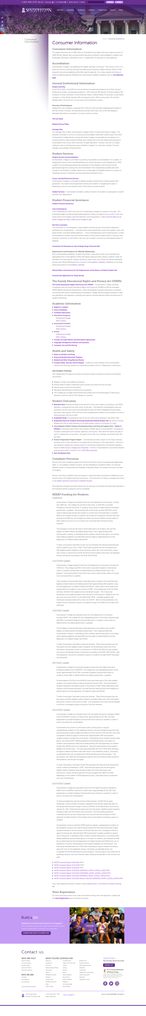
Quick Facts (66, 977)
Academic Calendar (98, 262)
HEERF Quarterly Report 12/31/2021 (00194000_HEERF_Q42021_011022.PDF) (82, 873)
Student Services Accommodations (65, 157)
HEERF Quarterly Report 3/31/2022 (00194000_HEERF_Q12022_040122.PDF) (82, 876)
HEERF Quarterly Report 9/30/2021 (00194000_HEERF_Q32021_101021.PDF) (82, 870)
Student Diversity (58, 87)
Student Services (58, 192)
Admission (70, 10)
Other (104, 39)
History (65, 965)
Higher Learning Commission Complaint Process (74, 481)
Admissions (49, 970)
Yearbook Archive (84, 979)
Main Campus (61, 321)
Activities (48, 965)
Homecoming (67, 960)
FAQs (47, 984)
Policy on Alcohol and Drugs (64, 354)
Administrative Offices (52, 967)
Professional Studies (63, 318)
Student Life (102, 10)
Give (119, 2)
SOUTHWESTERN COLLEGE (114, 994)
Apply (110, 2)
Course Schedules (60, 310)
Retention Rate (59, 404)
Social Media (66, 986)
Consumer (32, 40)
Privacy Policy (25, 982)
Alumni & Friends (26, 967)
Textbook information (62, 313)
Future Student (25, 960)
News (121, 10)
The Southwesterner (85, 965)
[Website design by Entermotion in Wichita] (124, 994)
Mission (65, 970)
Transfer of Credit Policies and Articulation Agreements (74, 340)
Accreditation (25, 979)
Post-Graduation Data (62, 453)
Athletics (92, 10)
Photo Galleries (67, 975)
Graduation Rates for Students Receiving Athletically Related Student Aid (81, 421)
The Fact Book (57, 119)
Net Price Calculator (59, 225)
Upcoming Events (84, 975)
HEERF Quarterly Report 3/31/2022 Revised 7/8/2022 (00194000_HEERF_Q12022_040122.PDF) (88, 878)
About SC (60, 10)
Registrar (65, 982)
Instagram (117, 983)
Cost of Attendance (59, 209)
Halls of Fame (49, 986)
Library (65, 967)
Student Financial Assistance (63, 204)
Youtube (111, 983)
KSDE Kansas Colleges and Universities (74, 448)
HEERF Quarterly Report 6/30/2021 (66, 868)
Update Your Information (86, 972)
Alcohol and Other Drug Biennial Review (69, 360)
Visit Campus (3, 22)
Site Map (23, 977)
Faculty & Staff (25, 965)
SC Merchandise (67, 984)
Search (82, 2)
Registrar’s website (61, 307)
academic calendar (77, 265)
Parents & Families (26, 970)
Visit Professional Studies (29, 986)
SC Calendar (60, 2)
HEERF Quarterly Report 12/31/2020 (67, 865)
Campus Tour (49, 979)
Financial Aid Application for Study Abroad (68, 275)
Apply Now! (3, 18)
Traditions (82, 967)
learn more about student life (36, 933)
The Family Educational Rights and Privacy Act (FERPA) (72, 284)
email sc (109, 965)
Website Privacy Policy (60, 124)
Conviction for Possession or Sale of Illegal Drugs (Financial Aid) (76, 246)
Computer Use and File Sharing (65, 345)
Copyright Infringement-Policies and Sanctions (71, 342)
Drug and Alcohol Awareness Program (68, 357)
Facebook (105, 983)
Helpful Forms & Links (69, 963)
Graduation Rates (60, 418)
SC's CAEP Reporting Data (87, 450)
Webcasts (82, 977)
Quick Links (72, 2)
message (58, 994)
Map (39, 2)
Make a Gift (3, 25)
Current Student (26, 963)
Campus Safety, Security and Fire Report (69, 363)
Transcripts (82, 970)
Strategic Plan (57, 129)
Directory (48, 2)
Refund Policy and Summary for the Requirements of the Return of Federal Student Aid (84, 270)
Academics (81, 10)
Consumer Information (116, 39)
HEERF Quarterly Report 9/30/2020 (66, 862)
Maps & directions (51, 996)
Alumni (112, 10)
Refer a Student (67, 979)
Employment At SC (51, 982)
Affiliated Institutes (51, 975)
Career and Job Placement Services (65, 178)
